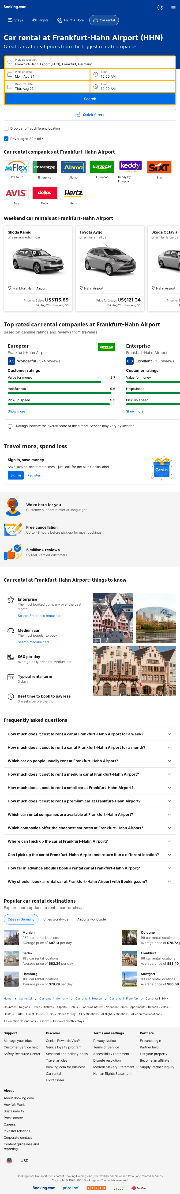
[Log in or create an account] (160, 7)
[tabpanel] (90, 958)
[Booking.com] (15, 7)
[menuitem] (15, 20)
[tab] (21, 919)
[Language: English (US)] (9, 1160)
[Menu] (173, 7)
